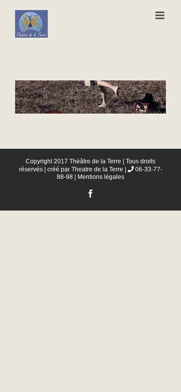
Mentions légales (100, 176)
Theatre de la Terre (97, 169)
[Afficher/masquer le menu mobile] (160, 15)
